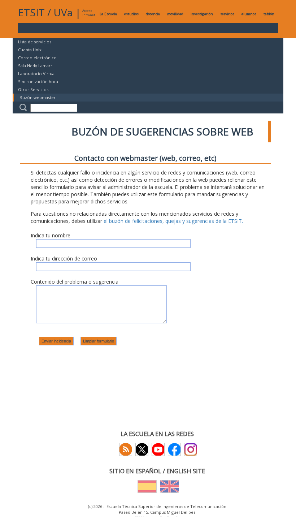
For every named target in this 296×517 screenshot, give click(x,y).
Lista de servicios (34, 41)
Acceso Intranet (88, 13)
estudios (131, 14)
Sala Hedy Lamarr (35, 65)
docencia (153, 14)
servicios (227, 14)
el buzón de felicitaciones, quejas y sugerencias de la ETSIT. (173, 220)
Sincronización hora (38, 81)
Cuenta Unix (30, 49)
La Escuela (108, 14)
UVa (63, 12)
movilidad (175, 14)
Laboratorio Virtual (37, 73)
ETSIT (31, 12)
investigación (202, 14)
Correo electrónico (37, 57)
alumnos (248, 14)
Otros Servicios (33, 89)
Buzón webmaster (37, 97)
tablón (269, 14)
